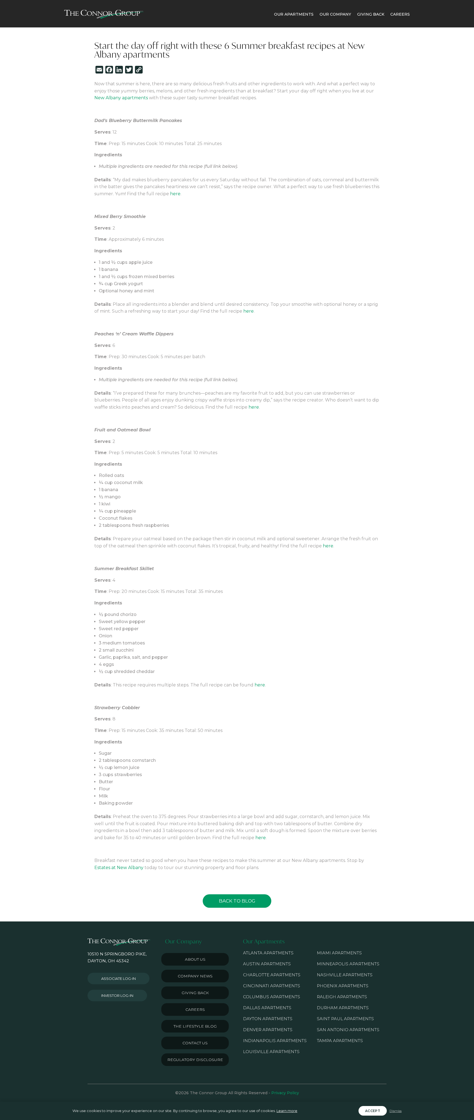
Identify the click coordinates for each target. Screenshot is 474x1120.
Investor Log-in (117, 995)
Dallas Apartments (267, 1007)
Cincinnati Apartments (271, 985)
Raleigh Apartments (342, 996)
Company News (195, 976)
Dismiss (396, 1111)
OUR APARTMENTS (294, 14)
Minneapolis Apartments (348, 963)
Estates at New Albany (118, 867)
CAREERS (400, 14)
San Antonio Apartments (348, 1029)
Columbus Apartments (271, 996)
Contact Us (195, 1042)
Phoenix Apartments (342, 985)
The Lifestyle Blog (195, 1026)
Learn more (286, 1110)
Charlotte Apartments (271, 974)
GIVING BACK (370, 14)
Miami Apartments (339, 952)
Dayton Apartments (267, 1018)
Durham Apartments (343, 1007)
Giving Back (195, 992)
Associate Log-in (118, 978)
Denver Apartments (267, 1029)
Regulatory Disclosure (195, 1059)
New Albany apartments (121, 97)
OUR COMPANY (335, 14)
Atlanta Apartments (268, 952)
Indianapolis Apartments (275, 1040)
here (175, 193)
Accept (372, 1111)
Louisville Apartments (271, 1051)
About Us (195, 959)
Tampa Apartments (340, 1040)
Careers (195, 1009)
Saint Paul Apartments (345, 1018)
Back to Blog (237, 901)
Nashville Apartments (345, 974)
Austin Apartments (267, 963)
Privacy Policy (285, 1092)
